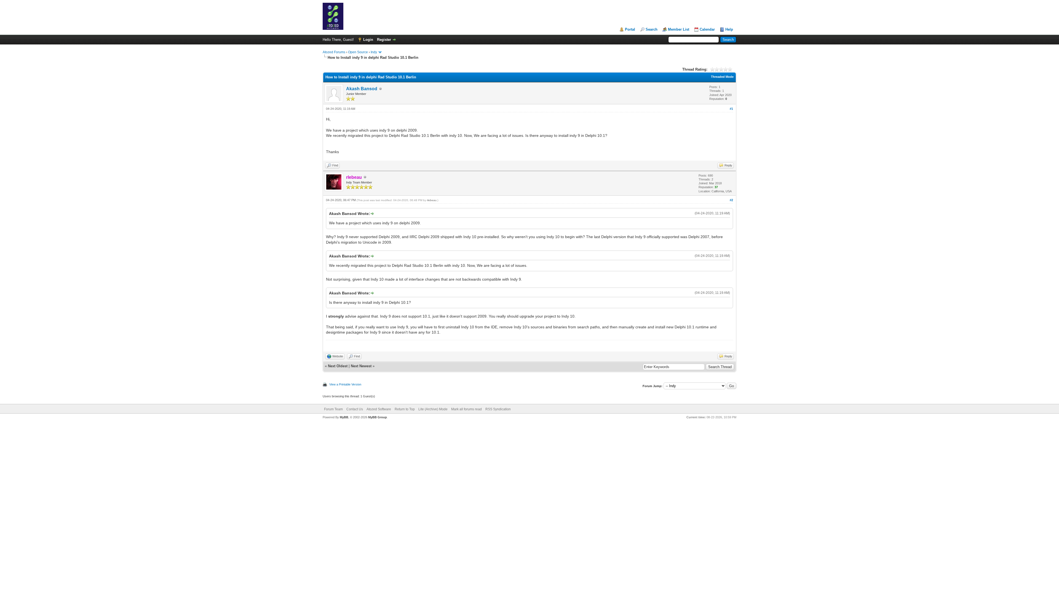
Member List (678, 29)
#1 (731, 108)
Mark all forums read (466, 409)
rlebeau (432, 200)
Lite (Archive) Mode (433, 409)
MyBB (344, 417)
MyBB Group (377, 417)
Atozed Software (379, 409)
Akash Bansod (361, 88)
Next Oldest (337, 366)
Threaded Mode (722, 76)
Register (384, 40)
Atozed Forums (334, 52)
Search (651, 29)
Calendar (707, 29)
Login (368, 40)
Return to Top (405, 409)
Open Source (358, 52)
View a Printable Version (345, 384)
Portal (630, 29)
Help (729, 29)
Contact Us (354, 409)
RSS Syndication (498, 409)
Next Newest (361, 366)
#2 (731, 200)
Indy (374, 52)
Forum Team (333, 409)
